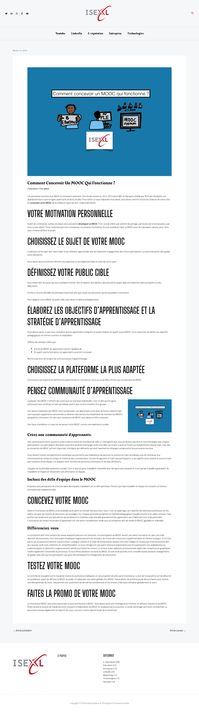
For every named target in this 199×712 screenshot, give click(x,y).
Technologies (135, 33)
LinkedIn (76, 33)
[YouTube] (27, 13)
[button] (192, 13)
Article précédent (22, 630)
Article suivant (178, 630)
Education (33, 189)
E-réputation (95, 33)
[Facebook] (22, 13)
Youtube (60, 33)
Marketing (108, 675)
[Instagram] (17, 13)
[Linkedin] (11, 13)
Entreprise (115, 33)
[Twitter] (6, 13)
